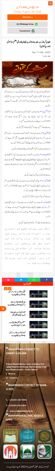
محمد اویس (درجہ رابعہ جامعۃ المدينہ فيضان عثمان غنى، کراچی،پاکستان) (17, 315)
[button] (5, 288)
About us (11, 373)
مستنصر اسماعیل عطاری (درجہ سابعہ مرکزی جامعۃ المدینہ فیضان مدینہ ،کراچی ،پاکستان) (17, 325)
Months (27, 17)
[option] (27, 294)
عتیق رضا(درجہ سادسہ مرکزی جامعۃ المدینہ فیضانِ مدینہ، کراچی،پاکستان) (17, 294)
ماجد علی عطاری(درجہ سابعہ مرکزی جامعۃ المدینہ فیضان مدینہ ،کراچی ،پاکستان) (16, 304)
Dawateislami (25, 30)
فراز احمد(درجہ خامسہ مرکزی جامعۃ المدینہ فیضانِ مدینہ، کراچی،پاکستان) (17, 335)
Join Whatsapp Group (25, 24)
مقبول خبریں (27, 284)
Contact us (13, 377)
